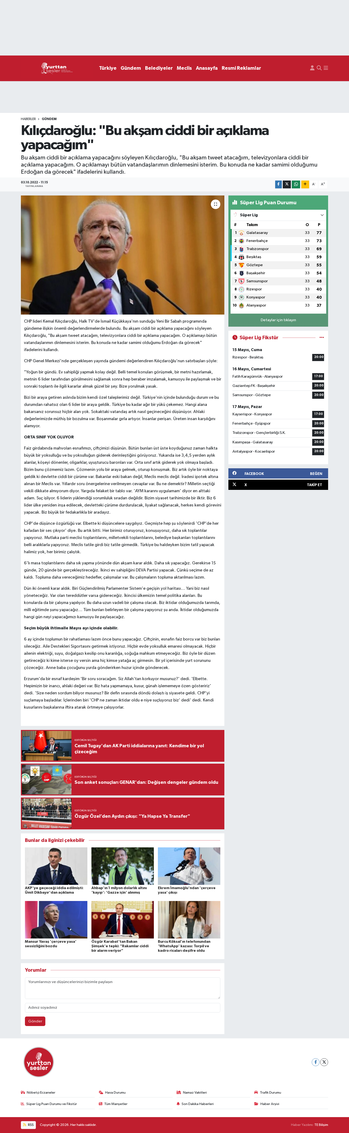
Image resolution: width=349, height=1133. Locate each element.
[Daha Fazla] (305, 184)
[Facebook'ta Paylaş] (278, 184)
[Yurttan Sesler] (57, 68)
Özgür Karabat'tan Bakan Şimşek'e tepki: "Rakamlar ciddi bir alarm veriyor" (120, 946)
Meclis (184, 68)
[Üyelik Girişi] (312, 68)
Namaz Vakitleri (195, 1092)
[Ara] (319, 68)
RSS (30, 1125)
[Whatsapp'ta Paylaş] (296, 184)
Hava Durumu (115, 1092)
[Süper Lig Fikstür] (322, 338)
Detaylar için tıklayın (278, 320)
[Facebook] (316, 1062)
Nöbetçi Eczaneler (41, 1092)
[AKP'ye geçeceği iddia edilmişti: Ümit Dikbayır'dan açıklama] (56, 866)
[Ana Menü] (326, 68)
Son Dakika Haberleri (198, 1104)
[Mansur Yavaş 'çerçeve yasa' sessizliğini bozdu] (56, 920)
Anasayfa (207, 68)
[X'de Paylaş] (287, 184)
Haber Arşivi (269, 1104)
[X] (324, 1062)
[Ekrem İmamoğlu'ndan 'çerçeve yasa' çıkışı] (189, 866)
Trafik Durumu (270, 1092)
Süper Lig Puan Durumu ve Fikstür (51, 1104)
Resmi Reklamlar (241, 68)
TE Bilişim (321, 1125)
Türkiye (108, 68)
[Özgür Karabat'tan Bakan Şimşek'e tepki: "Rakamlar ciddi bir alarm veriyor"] (122, 920)
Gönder (35, 1021)
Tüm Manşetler (115, 1104)
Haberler (28, 119)
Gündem (131, 68)
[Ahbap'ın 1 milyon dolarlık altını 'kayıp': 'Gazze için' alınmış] (122, 866)
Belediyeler (159, 68)
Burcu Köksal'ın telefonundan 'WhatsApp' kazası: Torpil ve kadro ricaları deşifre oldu (184, 946)
